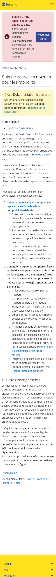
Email (17, 483)
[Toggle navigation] (51, 4)
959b (47, 154)
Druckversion (9, 473)
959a (38, 154)
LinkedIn (7, 483)
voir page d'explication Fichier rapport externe (32, 350)
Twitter (31, 479)
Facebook (42, 479)
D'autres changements (20, 128)
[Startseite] (12, 4)
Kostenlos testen (43, 36)
